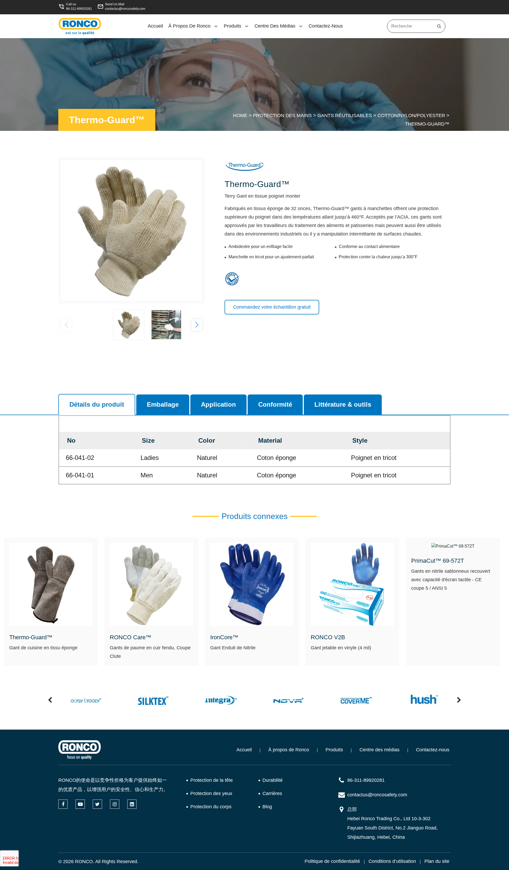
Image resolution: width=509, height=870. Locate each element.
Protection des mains (282, 115)
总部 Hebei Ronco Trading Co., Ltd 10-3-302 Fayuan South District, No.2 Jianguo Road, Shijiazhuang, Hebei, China (392, 823)
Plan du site (436, 861)
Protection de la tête (211, 780)
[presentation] (50, 700)
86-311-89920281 (79, 9)
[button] (196, 325)
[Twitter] (97, 804)
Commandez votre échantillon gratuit (272, 307)
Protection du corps (210, 806)
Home (240, 115)
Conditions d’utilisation (392, 861)
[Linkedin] (132, 804)
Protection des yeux (211, 793)
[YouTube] (80, 804)
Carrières (272, 793)
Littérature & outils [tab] (342, 404)
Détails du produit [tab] (96, 404)
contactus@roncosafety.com (125, 9)
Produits (232, 26)
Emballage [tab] (163, 404)
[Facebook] (63, 804)
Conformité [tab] (275, 404)
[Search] (439, 26)
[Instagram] (114, 804)
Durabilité (272, 780)
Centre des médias (274, 26)
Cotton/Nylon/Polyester (411, 115)
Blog (267, 806)
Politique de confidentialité (332, 861)
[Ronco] (79, 750)
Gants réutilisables (344, 115)
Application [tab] (218, 404)
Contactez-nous (326, 26)
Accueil (155, 26)
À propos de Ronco (189, 26)
